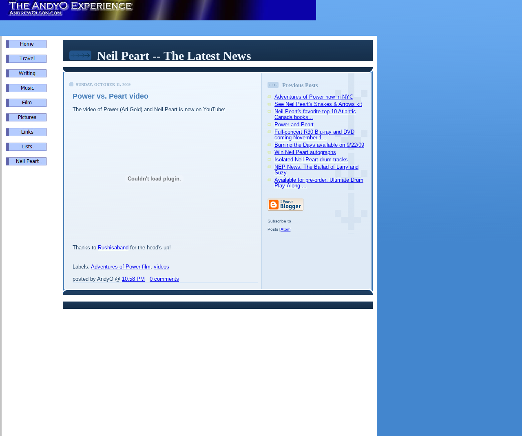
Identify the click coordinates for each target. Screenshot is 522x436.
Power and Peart (294, 124)
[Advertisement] (30, 309)
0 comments (164, 279)
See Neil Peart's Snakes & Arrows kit (318, 104)
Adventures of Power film (120, 267)
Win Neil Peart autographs (305, 152)
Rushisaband (113, 247)
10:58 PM (133, 279)
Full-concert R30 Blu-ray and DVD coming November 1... (314, 135)
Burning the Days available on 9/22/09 (319, 145)
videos (161, 267)
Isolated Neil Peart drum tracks (311, 159)
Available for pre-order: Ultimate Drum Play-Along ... (318, 183)
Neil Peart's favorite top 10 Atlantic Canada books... (315, 114)
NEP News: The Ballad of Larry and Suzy (316, 170)
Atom (285, 229)
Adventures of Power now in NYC (313, 97)
